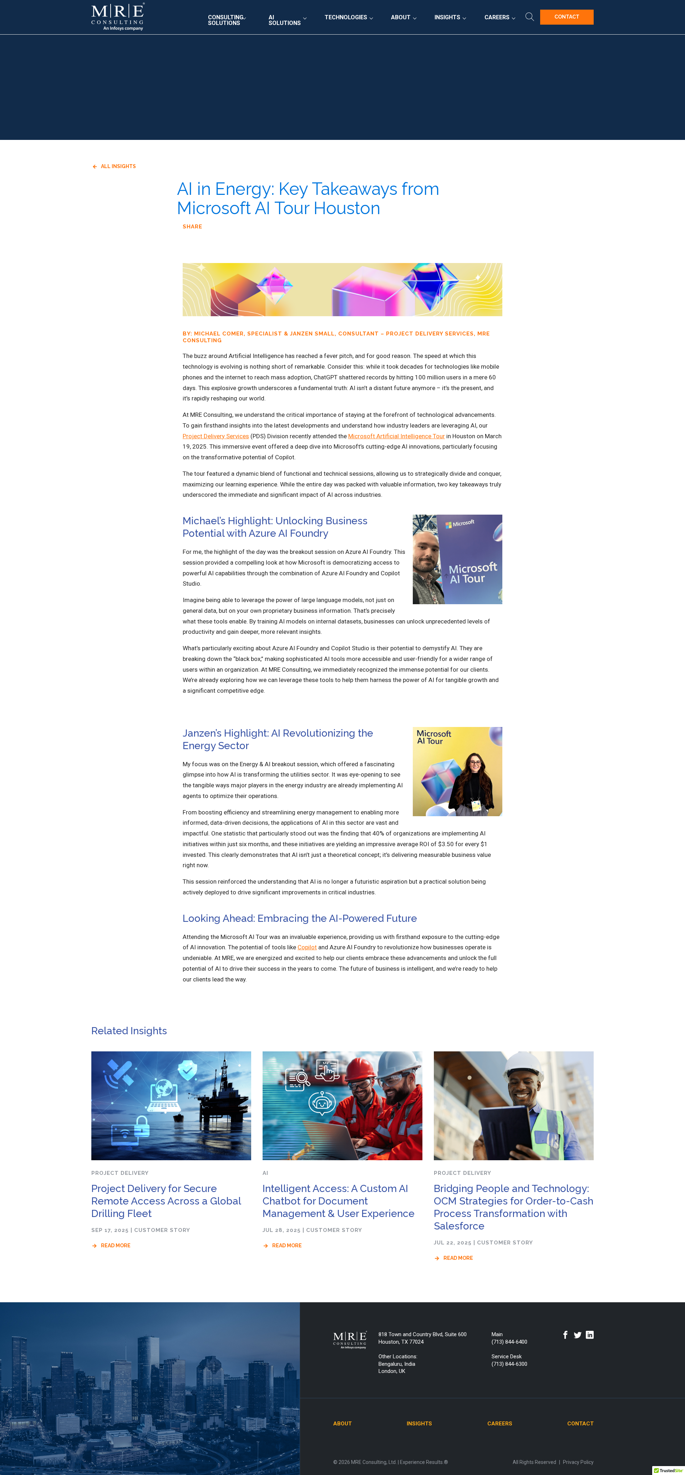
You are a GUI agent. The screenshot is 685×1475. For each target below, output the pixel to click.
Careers (496, 17)
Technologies (346, 17)
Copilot (307, 947)
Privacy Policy (578, 1462)
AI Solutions (285, 20)
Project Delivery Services (216, 436)
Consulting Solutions (225, 20)
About (401, 17)
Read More (116, 1245)
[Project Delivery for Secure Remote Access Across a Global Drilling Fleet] (171, 1106)
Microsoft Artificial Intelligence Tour (396, 436)
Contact (566, 17)
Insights (447, 17)
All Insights (118, 166)
